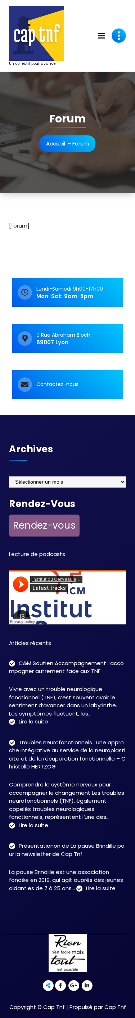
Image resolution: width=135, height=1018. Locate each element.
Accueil (55, 143)
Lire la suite (33, 722)
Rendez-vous (44, 525)
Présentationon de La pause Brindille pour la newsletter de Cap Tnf (67, 850)
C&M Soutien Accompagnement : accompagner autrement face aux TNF (66, 667)
